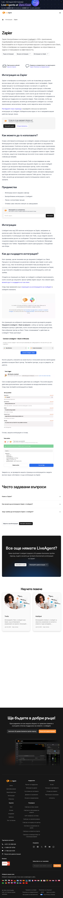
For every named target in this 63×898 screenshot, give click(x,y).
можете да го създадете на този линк (15, 282)
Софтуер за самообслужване (31, 819)
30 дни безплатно (22, 126)
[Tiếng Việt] (24, 883)
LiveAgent (31, 39)
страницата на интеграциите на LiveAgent (36, 287)
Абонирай (50, 215)
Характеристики (11, 792)
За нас (52, 784)
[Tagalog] (21, 883)
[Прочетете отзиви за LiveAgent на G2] (6, 864)
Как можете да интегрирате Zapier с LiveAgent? (17, 504)
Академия (11, 813)
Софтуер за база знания (31, 807)
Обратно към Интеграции (10, 523)
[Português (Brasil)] (3, 883)
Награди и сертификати (52, 788)
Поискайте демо (9, 126)
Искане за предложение (31, 798)
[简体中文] (27, 883)
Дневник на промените (31, 794)
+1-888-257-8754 (9, 847)
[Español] (24, 880)
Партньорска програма (51, 794)
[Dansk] (12, 880)
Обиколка (11, 799)
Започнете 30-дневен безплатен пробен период (22, 731)
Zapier (15, 19)
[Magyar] (38, 880)
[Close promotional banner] (61, 2)
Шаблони (11, 817)
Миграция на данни (31, 788)
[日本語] (44, 880)
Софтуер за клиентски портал (31, 831)
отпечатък (52, 798)
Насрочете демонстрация (47, 731)
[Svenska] (18, 883)
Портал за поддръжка (31, 784)
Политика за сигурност (45, 890)
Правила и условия (31, 890)
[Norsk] (56, 880)
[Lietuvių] (47, 880)
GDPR (42, 892)
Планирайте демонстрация (37, 564)
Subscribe (57, 865)
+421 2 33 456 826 (10, 844)
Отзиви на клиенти (52, 791)
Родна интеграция (8, 54)
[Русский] (9, 883)
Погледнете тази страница (11, 109)
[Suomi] (30, 880)
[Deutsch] (15, 880)
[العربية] (3, 880)
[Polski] (59, 880)
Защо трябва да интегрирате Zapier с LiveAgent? (17, 512)
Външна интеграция (22, 54)
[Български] (6, 880)
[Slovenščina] (15, 883)
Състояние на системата (32, 791)
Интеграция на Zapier (40, 54)
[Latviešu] (50, 880)
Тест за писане (11, 820)
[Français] (32, 880)
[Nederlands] (53, 880)
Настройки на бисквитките (30, 894)
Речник (11, 810)
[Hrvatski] (35, 880)
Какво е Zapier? (7, 496)
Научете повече (11, 67)
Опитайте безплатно (26, 523)
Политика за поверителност (30, 892)
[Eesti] (27, 880)
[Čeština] (9, 880)
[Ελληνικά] (18, 880)
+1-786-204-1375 (9, 851)
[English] (21, 880)
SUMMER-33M (9, 8)
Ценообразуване (11, 789)
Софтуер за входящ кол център (31, 822)
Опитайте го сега (20, 564)
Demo (11, 785)
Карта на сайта (51, 892)
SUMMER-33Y (25, 8)
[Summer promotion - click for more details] (31, 5)
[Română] (6, 883)
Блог (11, 807)
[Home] (3, 19)
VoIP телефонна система (31, 815)
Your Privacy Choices (49, 894)
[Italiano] (41, 880)
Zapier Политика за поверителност (40, 67)
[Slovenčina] (12, 883)
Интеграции (8, 19)
